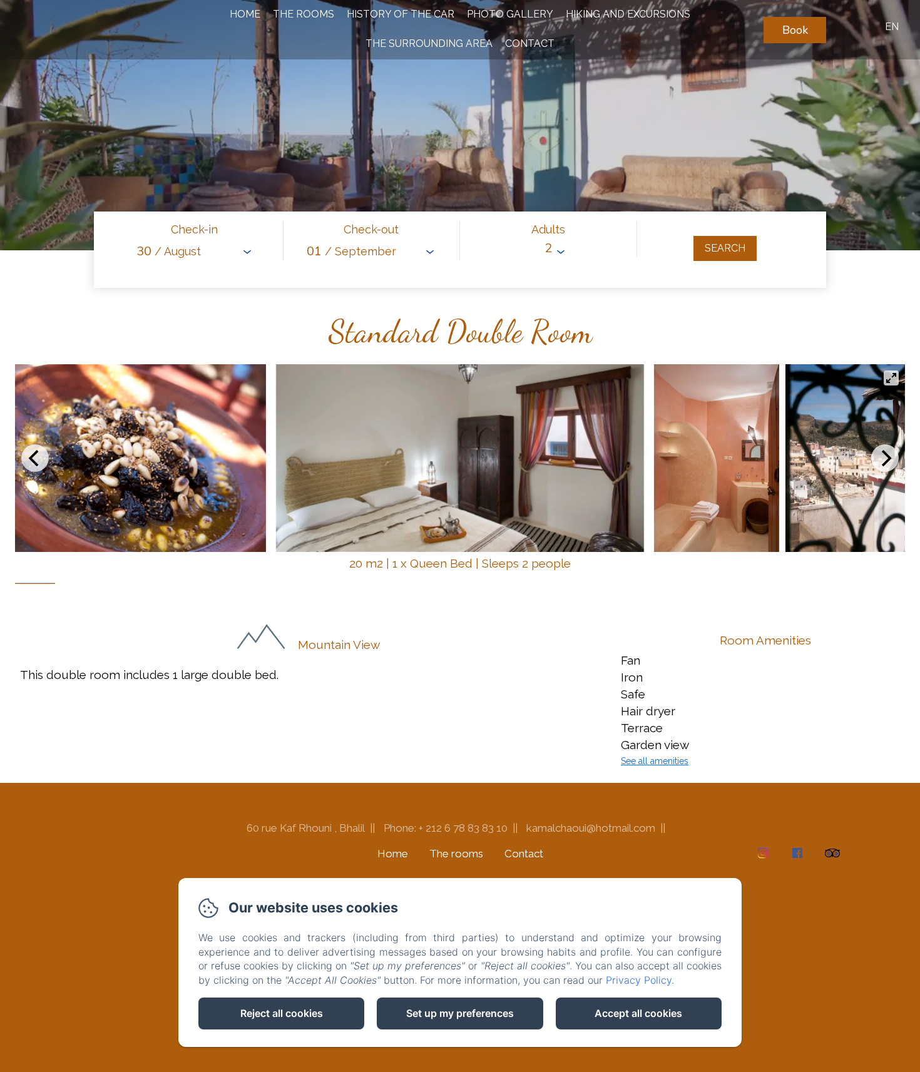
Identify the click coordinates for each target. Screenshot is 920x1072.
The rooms (303, 14)
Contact (530, 43)
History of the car (400, 14)
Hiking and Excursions (628, 14)
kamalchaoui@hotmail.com (590, 828)
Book (795, 30)
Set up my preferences (460, 1013)
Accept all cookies (638, 1013)
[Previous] (35, 458)
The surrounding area (429, 43)
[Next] (885, 458)
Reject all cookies (281, 1013)
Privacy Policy (639, 980)
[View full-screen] (891, 377)
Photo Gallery (510, 14)
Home (245, 14)
